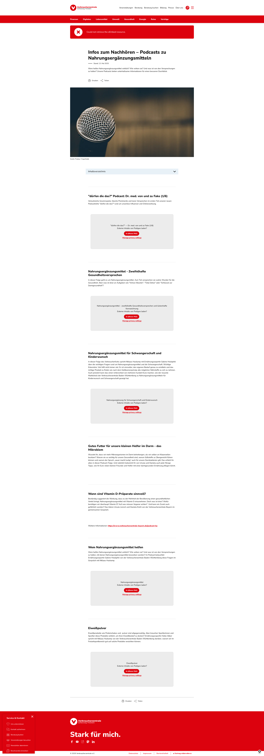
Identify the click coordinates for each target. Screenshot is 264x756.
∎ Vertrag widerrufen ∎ (182, 753)
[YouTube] (77, 741)
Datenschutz (133, 753)
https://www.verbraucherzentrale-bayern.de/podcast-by (132, 526)
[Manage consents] (259, 751)
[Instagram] (82, 741)
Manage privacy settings (131, 238)
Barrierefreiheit (162, 753)
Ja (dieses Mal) (131, 233)
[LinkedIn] (93, 741)
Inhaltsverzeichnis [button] (96, 171)
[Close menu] (32, 716)
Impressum (147, 753)
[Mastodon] (88, 741)
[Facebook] (71, 741)
